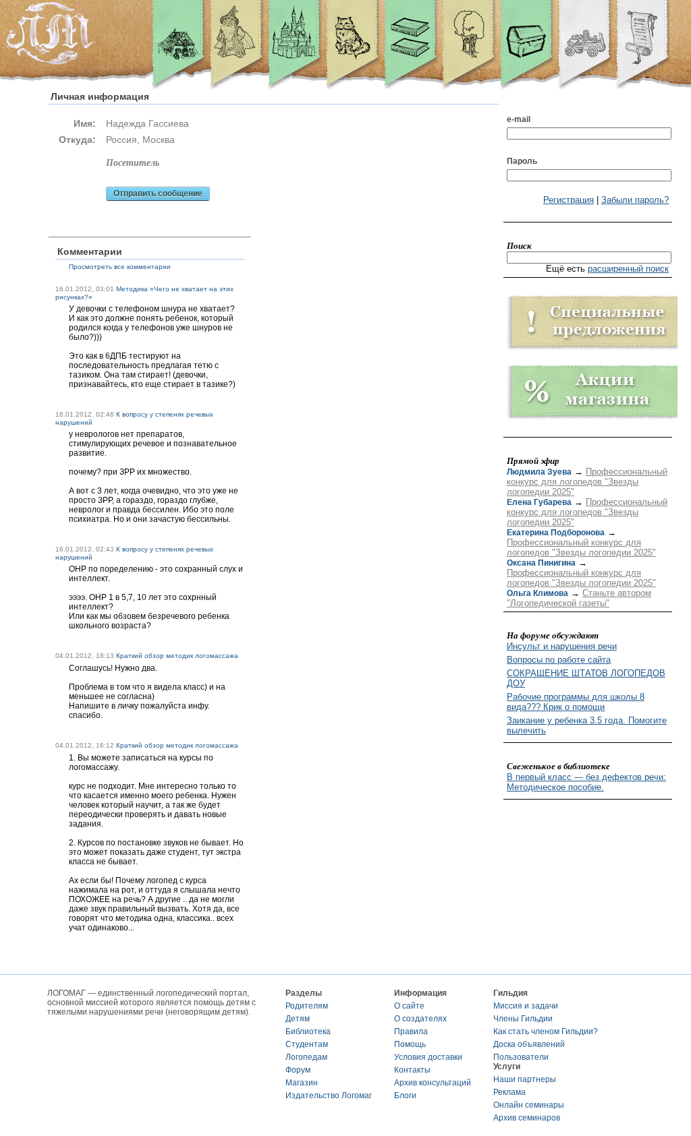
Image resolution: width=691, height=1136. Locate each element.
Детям (297, 1018)
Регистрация (568, 200)
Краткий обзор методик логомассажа (177, 655)
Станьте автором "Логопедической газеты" (579, 598)
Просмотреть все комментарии (120, 266)
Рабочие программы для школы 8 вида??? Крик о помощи (575, 702)
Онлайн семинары (528, 1105)
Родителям (306, 1006)
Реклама (509, 1092)
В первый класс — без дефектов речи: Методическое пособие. (586, 782)
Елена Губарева (539, 502)
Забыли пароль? (635, 200)
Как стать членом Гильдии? (545, 1031)
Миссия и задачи (525, 1006)
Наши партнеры (524, 1079)
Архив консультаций (432, 1082)
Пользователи (521, 1057)
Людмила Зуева (539, 472)
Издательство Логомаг (328, 1095)
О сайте (409, 1006)
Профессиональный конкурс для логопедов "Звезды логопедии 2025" (587, 482)
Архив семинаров (526, 1118)
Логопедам (306, 1057)
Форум (297, 1070)
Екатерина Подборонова (556, 532)
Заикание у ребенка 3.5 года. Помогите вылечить (587, 725)
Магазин (301, 1082)
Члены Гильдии (523, 1018)
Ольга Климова (537, 593)
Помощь (410, 1044)
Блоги (405, 1095)
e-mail (518, 119)
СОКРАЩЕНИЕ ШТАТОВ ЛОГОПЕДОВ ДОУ (586, 678)
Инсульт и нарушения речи (562, 646)
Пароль (522, 161)
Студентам (306, 1044)
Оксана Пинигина (541, 563)
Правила (411, 1031)
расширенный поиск (628, 269)
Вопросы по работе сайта (559, 660)
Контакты (412, 1070)
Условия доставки (428, 1057)
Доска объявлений (529, 1044)
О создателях (420, 1018)
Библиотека (308, 1031)
